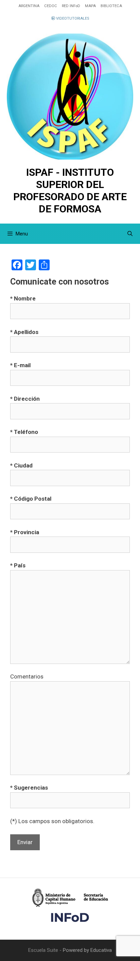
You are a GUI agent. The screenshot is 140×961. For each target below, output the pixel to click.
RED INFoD (71, 6)
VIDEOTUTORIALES (72, 18)
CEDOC (50, 6)
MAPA (90, 6)
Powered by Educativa (87, 950)
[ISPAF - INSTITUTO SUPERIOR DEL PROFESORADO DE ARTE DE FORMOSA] (70, 97)
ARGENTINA (28, 6)
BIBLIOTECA (111, 6)
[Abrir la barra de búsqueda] (130, 234)
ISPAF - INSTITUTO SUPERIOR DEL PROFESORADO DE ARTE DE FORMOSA (70, 190)
